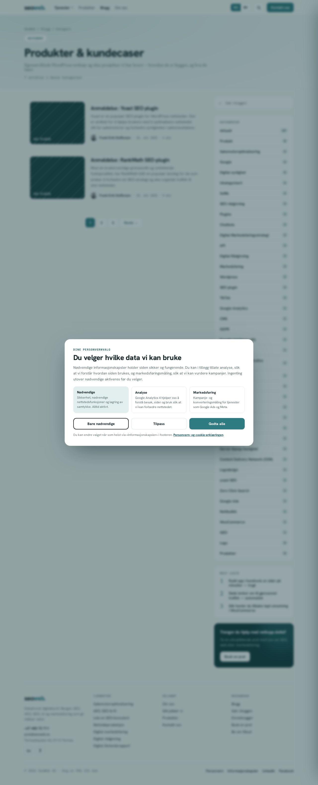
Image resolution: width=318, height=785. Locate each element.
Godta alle (217, 423)
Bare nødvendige (101, 423)
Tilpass (159, 423)
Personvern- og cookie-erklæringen (198, 435)
